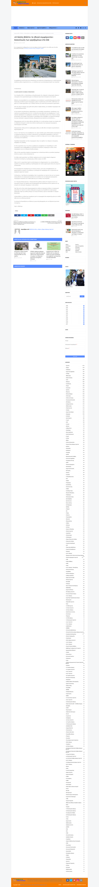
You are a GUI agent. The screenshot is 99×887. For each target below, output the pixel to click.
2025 (75, 307)
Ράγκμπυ (75, 736)
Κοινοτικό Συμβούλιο (75, 458)
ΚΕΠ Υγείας (75, 470)
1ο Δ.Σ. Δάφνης (75, 595)
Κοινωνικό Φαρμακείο (75, 849)
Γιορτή (75, 420)
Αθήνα (75, 440)
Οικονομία (77, 247)
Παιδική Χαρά (75, 535)
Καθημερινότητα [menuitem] (52, 27)
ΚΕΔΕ (75, 843)
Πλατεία (75, 472)
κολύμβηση (75, 717)
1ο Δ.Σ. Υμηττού (75, 671)
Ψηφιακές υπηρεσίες (75, 863)
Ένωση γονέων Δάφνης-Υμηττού (75, 444)
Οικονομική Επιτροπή (75, 399)
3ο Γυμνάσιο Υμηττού (75, 675)
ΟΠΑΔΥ (75, 488)
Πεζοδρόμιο (75, 494)
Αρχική (34, 2)
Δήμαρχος (75, 414)
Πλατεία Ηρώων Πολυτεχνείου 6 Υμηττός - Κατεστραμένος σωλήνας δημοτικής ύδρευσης (77, 83)
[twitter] (78, 28)
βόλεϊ (75, 804)
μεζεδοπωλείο (75, 869)
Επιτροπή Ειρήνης (75, 835)
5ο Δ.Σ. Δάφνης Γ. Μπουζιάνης (75, 567)
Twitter (42, 48)
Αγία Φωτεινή (75, 500)
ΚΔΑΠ (75, 563)
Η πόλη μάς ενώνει (75, 476)
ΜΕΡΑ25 (75, 689)
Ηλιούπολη (75, 448)
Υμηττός (77, 244)
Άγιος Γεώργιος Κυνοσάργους (75, 585)
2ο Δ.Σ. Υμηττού (75, 673)
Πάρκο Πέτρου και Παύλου (75, 539)
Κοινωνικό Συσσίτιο (75, 656)
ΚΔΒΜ (75, 780)
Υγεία (67, 251)
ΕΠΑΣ (75, 832)
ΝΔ (75, 510)
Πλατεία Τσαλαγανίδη (75, 636)
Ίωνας (75, 816)
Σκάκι (75, 660)
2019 (75, 319)
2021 (75, 315)
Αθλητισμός (68, 250)
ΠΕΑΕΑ (75, 855)
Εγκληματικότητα (75, 403)
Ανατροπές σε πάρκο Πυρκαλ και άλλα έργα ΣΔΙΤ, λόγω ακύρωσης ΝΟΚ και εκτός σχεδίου (21, 254)
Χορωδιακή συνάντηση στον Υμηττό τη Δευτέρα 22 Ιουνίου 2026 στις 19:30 (78, 223)
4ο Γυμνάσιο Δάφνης (75, 721)
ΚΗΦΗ (75, 707)
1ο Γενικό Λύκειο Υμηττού (75, 697)
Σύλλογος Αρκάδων (75, 575)
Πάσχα (75, 512)
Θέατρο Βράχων (75, 393)
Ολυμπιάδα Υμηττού (75, 601)
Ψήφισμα (75, 615)
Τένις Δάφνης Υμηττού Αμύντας (75, 740)
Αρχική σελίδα (16, 33)
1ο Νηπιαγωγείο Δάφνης (75, 808)
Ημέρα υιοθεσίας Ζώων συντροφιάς (75, 841)
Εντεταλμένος (75, 778)
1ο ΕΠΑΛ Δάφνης (75, 617)
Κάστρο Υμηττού (75, 579)
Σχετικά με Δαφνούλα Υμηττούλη (44, 2)
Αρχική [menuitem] (15, 27)
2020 (75, 317)
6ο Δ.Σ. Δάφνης (75, 760)
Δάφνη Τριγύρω (78, 251)
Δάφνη (67, 244)
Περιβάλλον (75, 571)
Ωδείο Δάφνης (75, 742)
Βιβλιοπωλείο (75, 822)
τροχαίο (75, 806)
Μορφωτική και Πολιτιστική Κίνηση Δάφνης (75, 555)
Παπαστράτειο (75, 730)
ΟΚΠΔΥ (75, 454)
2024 (75, 309)
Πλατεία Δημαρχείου (75, 464)
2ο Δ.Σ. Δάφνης (75, 553)
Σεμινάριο (75, 738)
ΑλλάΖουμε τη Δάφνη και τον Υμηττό (75, 648)
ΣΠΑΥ (75, 559)
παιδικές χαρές (75, 871)
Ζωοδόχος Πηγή (75, 490)
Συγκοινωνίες (75, 693)
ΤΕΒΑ (75, 798)
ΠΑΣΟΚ (75, 480)
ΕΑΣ (75, 830)
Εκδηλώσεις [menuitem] (21, 27)
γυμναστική (75, 715)
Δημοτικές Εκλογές (75, 412)
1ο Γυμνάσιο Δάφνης (75, 667)
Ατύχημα (75, 508)
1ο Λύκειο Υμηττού (75, 607)
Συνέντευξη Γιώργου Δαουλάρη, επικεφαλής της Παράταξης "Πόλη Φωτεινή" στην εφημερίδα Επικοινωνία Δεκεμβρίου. (78, 134)
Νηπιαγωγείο (75, 599)
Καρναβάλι (75, 687)
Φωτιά (75, 713)
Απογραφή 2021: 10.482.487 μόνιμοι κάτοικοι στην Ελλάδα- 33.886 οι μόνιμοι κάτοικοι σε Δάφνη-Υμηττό (78, 92)
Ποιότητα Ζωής (75, 486)
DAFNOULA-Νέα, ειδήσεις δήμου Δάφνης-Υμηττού (41, 229)
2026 (75, 305)
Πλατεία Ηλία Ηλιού (75, 732)
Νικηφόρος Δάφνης (75, 853)
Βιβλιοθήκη (75, 587)
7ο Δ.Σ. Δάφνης (75, 624)
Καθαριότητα (75, 428)
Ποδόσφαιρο (75, 537)
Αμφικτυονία (75, 820)
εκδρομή (75, 583)
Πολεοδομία (75, 638)
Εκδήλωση (75, 369)
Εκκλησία (77, 250)
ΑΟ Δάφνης (75, 401)
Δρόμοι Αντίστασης (75, 683)
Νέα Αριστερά (75, 792)
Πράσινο (75, 515)
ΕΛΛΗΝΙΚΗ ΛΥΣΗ (75, 725)
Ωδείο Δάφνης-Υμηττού (75, 640)
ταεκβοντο (75, 744)
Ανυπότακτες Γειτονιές (75, 611)
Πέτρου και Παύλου (75, 541)
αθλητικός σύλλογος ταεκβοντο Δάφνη (75, 802)
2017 (75, 324)
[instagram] (83, 28)
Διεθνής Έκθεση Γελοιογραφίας (75, 681)
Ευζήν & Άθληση (75, 561)
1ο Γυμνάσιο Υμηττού (75, 669)
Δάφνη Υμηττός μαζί (75, 577)
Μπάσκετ (75, 381)
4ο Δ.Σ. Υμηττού (75, 622)
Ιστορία (75, 424)
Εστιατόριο (75, 613)
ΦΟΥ (75, 422)
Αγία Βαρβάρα (75, 498)
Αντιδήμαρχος (75, 504)
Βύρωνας (75, 391)
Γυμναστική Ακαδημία (75, 543)
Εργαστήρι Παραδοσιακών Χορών (75, 597)
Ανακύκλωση (75, 466)
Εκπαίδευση (68, 246)
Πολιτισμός (77, 248)
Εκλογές (67, 247)
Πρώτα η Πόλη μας (75, 529)
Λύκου (75, 788)
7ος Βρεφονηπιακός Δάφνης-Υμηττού (75, 762)
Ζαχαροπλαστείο (75, 728)
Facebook (26, 48)
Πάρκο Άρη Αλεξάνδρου (75, 547)
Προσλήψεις (68, 248)
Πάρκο (75, 385)
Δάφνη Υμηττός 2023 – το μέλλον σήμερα (75, 703)
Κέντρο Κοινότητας (75, 569)
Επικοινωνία (56, 2)
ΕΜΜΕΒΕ (75, 628)
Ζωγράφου (75, 839)
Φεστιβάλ (75, 581)
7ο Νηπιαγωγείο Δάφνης (75, 723)
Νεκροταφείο (75, 709)
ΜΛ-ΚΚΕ (75, 790)
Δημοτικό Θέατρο (75, 589)
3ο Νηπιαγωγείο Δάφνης (75, 701)
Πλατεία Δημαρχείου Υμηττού (74, 557)
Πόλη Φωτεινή (75, 408)
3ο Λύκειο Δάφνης (75, 609)
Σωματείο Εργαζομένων (75, 549)
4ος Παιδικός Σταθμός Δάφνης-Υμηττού (75, 758)
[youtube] (81, 28)
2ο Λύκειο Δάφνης (75, 746)
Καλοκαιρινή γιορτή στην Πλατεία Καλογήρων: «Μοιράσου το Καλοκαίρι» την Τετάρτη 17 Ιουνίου (78, 232)
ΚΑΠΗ (75, 462)
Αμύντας (75, 389)
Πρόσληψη (75, 430)
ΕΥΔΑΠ (75, 776)
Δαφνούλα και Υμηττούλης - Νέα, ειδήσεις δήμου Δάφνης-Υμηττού (33, 884)
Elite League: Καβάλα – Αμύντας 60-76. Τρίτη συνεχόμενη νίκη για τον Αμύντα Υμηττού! (77, 110)
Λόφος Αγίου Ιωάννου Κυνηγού (75, 786)
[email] (85, 28)
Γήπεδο (75, 652)
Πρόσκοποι (75, 658)
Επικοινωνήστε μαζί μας (81, 884)
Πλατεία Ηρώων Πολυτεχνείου (75, 794)
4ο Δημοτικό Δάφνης (75, 754)
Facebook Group (31, 48)
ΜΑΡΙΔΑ (75, 506)
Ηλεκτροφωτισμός (75, 496)
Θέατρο (75, 426)
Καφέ (75, 565)
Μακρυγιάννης (75, 521)
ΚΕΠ (75, 545)
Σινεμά (75, 436)
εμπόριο (75, 665)
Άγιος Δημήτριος (75, 432)
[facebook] (76, 28)
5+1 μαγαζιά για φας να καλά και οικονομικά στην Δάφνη (78, 48)
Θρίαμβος (75, 705)
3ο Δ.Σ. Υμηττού (75, 699)
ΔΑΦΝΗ (75, 826)
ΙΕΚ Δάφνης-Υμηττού (75, 591)
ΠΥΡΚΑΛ (21, 33)
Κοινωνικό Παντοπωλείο (75, 847)
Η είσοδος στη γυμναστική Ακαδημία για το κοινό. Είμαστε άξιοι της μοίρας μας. (78, 56)
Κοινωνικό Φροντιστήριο (75, 593)
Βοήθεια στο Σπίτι (75, 824)
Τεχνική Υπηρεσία (75, 800)
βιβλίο (75, 695)
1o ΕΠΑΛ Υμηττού (75, 605)
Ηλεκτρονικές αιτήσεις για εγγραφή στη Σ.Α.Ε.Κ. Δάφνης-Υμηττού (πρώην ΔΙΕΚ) (77, 101)
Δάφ (75, 828)
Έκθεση (75, 523)
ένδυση (75, 865)
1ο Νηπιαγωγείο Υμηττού (75, 619)
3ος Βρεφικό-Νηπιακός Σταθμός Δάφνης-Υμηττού (75, 752)
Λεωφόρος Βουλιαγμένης (75, 634)
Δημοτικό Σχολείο (75, 774)
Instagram (38, 48)
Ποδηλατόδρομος (75, 691)
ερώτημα (75, 867)
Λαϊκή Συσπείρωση (75, 434)
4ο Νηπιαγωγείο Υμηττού (75, 756)
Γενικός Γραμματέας (75, 770)
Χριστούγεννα (75, 418)
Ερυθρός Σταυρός (75, 837)
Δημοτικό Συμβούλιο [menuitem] (41, 27)
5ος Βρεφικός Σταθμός (75, 812)
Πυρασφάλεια (75, 517)
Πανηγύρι (75, 452)
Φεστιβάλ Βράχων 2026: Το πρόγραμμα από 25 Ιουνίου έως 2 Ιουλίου (78, 215)
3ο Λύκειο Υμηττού (75, 719)
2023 (75, 311)
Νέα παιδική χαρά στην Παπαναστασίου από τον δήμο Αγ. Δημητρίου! (77, 65)
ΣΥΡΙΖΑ (75, 438)
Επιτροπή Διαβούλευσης (75, 630)
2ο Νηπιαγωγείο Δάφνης (75, 810)
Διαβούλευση (75, 626)
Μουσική (75, 519)
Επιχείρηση (75, 482)
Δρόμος (75, 446)
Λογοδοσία (75, 533)
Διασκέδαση (75, 484)
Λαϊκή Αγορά (75, 784)
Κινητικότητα (75, 654)
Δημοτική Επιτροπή (75, 468)
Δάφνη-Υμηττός (75, 772)
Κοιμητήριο (75, 845)
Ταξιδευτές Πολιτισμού (75, 711)
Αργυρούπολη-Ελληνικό (75, 650)
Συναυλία (75, 474)
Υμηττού (75, 861)
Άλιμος (75, 766)
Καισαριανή (75, 782)
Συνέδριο (75, 857)
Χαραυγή (75, 551)
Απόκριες (75, 525)
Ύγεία (75, 818)
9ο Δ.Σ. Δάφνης (75, 644)
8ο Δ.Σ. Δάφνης (75, 764)
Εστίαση (75, 527)
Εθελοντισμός (75, 405)
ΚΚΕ (75, 478)
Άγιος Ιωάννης (75, 502)
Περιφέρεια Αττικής (75, 460)
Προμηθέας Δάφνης (75, 734)
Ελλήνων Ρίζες (75, 685)
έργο (75, 603)
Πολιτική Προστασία (75, 442)
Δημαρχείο (75, 679)
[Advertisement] (49, 16)
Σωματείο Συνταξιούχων (75, 796)
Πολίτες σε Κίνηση (75, 397)
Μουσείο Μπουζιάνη (75, 492)
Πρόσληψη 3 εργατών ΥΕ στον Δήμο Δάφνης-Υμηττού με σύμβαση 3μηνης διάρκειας (78, 73)
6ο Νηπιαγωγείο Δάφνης (75, 814)
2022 (75, 313)
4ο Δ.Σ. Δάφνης (75, 642)
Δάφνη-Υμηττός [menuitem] (30, 27)
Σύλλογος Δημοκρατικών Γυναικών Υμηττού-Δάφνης (75, 663)
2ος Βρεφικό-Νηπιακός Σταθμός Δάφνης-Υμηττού (75, 749)
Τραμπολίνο (75, 859)
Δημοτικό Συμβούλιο (79, 246)
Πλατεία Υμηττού (75, 531)
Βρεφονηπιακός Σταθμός (75, 456)
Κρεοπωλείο (75, 851)
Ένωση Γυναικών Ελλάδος (75, 646)
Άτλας (75, 768)
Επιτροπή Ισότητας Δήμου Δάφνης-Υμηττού (75, 632)
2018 (75, 321)
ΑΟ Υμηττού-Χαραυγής (75, 677)
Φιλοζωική (75, 450)
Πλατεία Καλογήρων (75, 573)
